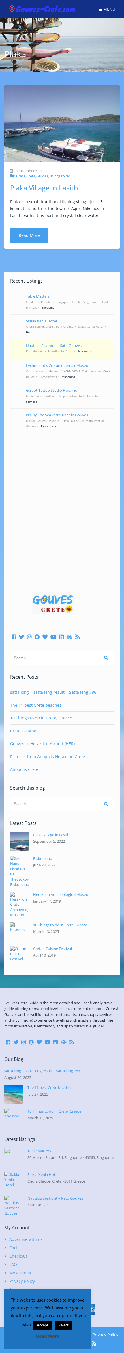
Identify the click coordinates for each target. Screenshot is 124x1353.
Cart (13, 1247)
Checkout (18, 1256)
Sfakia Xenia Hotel (42, 1174)
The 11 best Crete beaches (35, 705)
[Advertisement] (62, 504)
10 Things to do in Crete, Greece (41, 718)
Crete (30, 176)
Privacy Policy (22, 1281)
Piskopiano (42, 858)
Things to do (59, 176)
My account (20, 1273)
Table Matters (39, 1150)
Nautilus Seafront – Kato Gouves (55, 1198)
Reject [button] (63, 1325)
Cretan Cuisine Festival (52, 948)
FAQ (13, 1264)
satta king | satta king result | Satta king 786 (53, 692)
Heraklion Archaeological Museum (62, 894)
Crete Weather (24, 731)
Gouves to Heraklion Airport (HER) (42, 743)
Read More (29, 235)
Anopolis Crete (24, 769)
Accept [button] (42, 1325)
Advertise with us (26, 1239)
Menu (108, 9)
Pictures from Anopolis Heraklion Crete (47, 756)
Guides (42, 176)
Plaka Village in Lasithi (45, 187)
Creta (20, 176)
